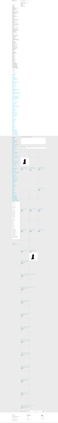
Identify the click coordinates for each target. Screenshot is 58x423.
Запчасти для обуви (14, 33)
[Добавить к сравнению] (29, 166)
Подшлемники (14, 57)
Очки (12, 34)
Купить (22, 169)
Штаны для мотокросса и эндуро (15, 20)
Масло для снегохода (14, 67)
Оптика (13, 50)
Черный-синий (15, 232)
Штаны (13, 18)
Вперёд (43, 411)
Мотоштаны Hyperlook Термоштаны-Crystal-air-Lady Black (32, 168)
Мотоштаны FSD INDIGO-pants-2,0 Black (41, 188)
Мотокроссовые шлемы (15, 140)
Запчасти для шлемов (14, 9)
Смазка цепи (13, 109)
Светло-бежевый (15, 237)
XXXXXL (14, 219)
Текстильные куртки (14, 16)
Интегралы (13, 6)
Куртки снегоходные (14, 196)
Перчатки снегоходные (15, 65)
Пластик (13, 54)
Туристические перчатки (15, 24)
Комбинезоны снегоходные (15, 68)
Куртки (13, 15)
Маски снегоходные (14, 66)
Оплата (27, 418)
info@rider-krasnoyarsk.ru (16, 418)
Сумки (13, 56)
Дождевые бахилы (14, 164)
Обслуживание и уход (14, 43)
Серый (14, 233)
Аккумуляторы (14, 115)
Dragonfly (15, 212)
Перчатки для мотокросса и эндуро (15, 25)
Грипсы (13, 51)
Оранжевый (15, 230)
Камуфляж (15, 231)
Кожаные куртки (14, 15)
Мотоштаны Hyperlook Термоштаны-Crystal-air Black (24, 168)
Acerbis (14, 211)
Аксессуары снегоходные (15, 199)
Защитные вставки (14, 146)
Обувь (13, 27)
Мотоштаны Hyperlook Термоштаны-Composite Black (41, 168)
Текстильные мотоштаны (15, 19)
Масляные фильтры (14, 112)
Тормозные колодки (14, 48)
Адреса (42, 418)
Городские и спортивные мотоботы (15, 28)
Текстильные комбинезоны (15, 106)
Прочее (13, 61)
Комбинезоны (14, 38)
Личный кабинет (43, 416)
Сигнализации (14, 118)
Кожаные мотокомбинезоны (15, 39)
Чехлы (13, 124)
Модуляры (13, 7)
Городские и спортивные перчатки (15, 23)
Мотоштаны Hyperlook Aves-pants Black (24, 209)
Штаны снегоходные (14, 64)
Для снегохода (14, 62)
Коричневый (15, 234)
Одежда (13, 193)
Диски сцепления (14, 52)
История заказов (43, 419)
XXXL (14, 226)
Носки (13, 32)
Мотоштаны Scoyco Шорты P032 (25, 250)
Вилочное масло (14, 42)
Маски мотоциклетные (15, 35)
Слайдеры (13, 53)
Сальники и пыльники (14, 47)
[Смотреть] (29, 208)
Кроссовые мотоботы (14, 29)
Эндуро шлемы (14, 8)
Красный (14, 229)
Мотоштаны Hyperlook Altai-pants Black (41, 230)
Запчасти (13, 44)
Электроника (13, 60)
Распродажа (14, 243)
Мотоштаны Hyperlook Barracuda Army (32, 230)
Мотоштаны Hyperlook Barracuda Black (40, 209)
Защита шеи (13, 12)
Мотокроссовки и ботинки (15, 96)
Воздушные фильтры (14, 45)
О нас (27, 417)
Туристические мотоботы (15, 30)
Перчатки (13, 22)
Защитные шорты (14, 13)
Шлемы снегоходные (14, 63)
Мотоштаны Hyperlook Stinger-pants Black (33, 209)
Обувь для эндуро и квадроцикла (14, 31)
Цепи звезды (13, 49)
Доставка (28, 416)
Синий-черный (15, 235)
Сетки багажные (14, 59)
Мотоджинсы (13, 18)
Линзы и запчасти (14, 103)
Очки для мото (14, 36)
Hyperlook (15, 214)
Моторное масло (14, 41)
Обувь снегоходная (14, 65)
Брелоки (13, 58)
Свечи (13, 46)
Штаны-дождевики (14, 21)
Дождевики (13, 149)
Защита (13, 143)
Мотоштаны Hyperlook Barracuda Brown (23, 230)
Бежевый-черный (15, 236)
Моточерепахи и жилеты (15, 11)
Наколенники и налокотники (15, 12)
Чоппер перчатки (14, 158)
